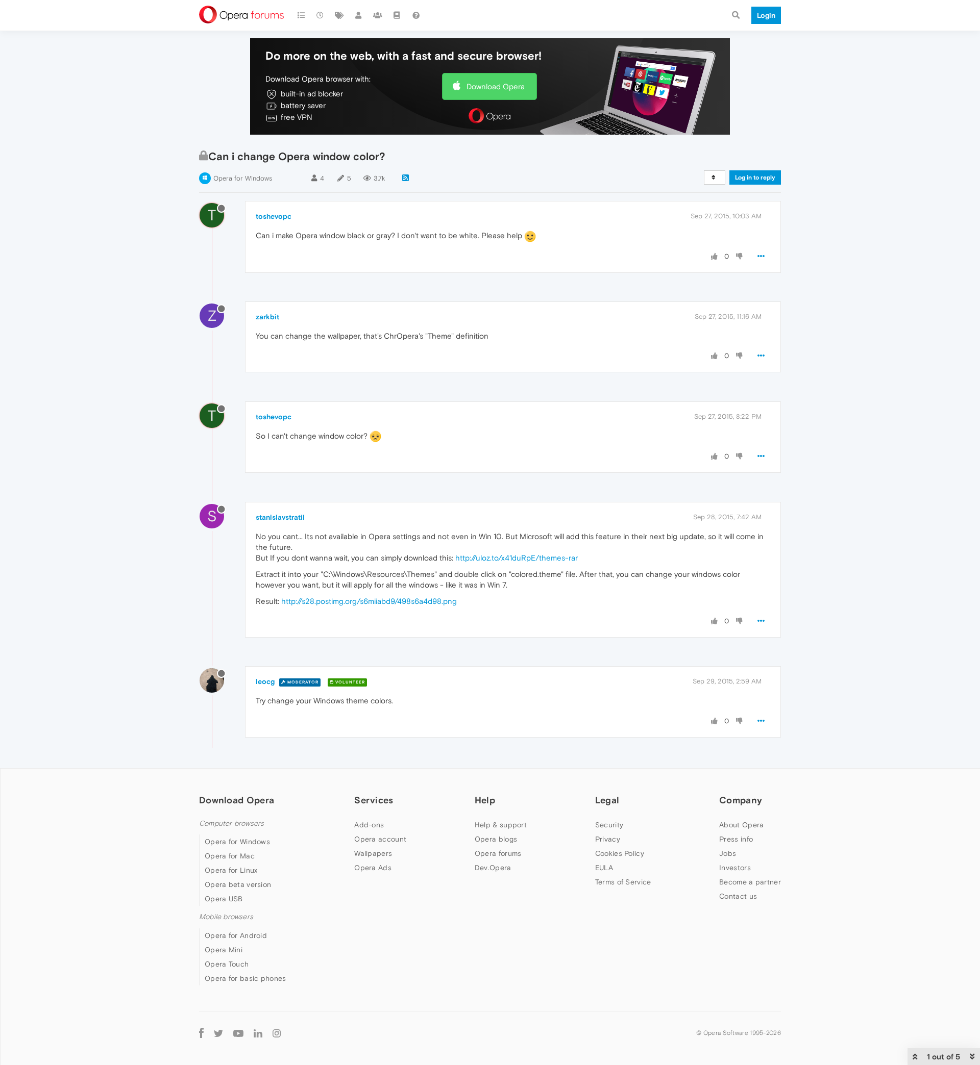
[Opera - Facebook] (201, 1033)
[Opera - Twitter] (218, 1033)
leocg (265, 681)
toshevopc (273, 216)
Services (373, 800)
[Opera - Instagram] (276, 1033)
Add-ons (369, 825)
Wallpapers (373, 853)
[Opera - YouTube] (238, 1033)
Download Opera (496, 86)
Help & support (501, 825)
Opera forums (498, 853)
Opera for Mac (230, 856)
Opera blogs (496, 839)
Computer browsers (231, 823)
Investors (735, 868)
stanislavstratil (280, 517)
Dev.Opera (493, 868)
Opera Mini (223, 950)
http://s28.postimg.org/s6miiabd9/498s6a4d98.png (369, 601)
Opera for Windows (242, 178)
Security (609, 825)
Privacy (607, 839)
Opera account (380, 839)
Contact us (738, 896)
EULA (604, 868)
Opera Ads (372, 868)
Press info (736, 839)
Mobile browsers (226, 916)
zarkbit (267, 317)
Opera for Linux (231, 870)
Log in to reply (755, 177)
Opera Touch (227, 964)
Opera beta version (238, 884)
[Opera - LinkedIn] (258, 1033)
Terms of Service (623, 882)
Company (740, 800)
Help (485, 800)
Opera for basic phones (245, 978)
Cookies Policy (619, 853)
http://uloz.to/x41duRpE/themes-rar (516, 557)
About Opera (741, 825)
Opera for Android (236, 935)
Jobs (727, 853)
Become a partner (750, 882)
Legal (607, 800)
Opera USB (224, 899)
